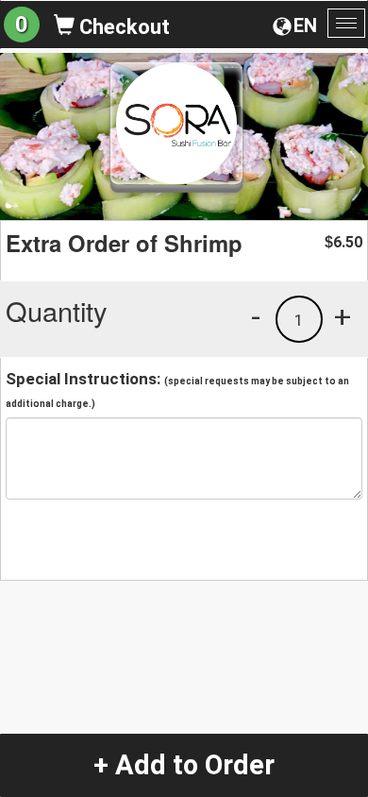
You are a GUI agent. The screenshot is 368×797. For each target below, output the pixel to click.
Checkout (122, 27)
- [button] (255, 316)
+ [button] (342, 316)
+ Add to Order (184, 765)
